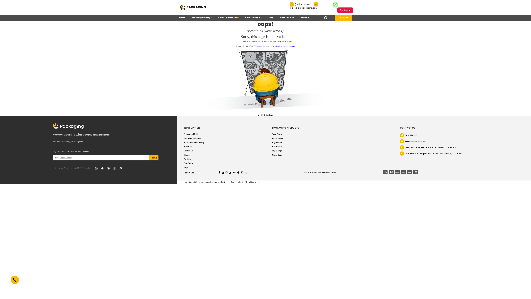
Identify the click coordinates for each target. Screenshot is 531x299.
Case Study (188, 163)
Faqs (186, 167)
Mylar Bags (277, 151)
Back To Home (267, 115)
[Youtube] (234, 172)
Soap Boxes (277, 134)
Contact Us (188, 151)
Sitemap (187, 155)
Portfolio (343, 17)
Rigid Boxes (277, 142)
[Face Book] (219, 172)
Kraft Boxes (277, 147)
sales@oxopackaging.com (303, 8)
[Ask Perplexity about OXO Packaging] (114, 168)
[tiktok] (230, 172)
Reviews (304, 17)
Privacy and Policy (191, 134)
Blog (271, 17)
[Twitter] (222, 172)
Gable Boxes (277, 155)
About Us (188, 147)
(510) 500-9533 (302, 4)
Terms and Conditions (193, 138)
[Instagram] (242, 172)
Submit (153, 158)
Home (182, 17)
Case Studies (287, 17)
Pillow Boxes (277, 138)
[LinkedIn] (226, 172)
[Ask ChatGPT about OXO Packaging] (96, 168)
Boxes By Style (253, 17)
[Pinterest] (238, 172)
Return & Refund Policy (194, 142)
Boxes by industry (201, 17)
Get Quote (345, 10)
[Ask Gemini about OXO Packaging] (102, 168)
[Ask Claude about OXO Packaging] (108, 168)
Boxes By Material (227, 17)
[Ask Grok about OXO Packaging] (121, 168)
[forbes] (245, 172)
